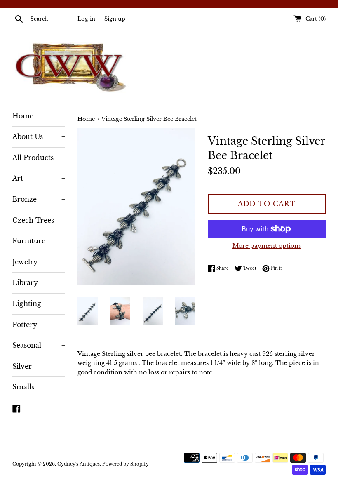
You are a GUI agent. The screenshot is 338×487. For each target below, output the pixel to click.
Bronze (38, 199)
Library (25, 282)
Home (22, 116)
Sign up (114, 19)
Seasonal (38, 345)
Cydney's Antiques (78, 464)
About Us (38, 136)
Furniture (28, 241)
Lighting (26, 303)
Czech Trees (33, 220)
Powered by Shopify (125, 464)
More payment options (266, 245)
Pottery (38, 324)
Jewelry (38, 262)
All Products (33, 157)
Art (38, 178)
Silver (22, 366)
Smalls (23, 387)
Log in (86, 19)
